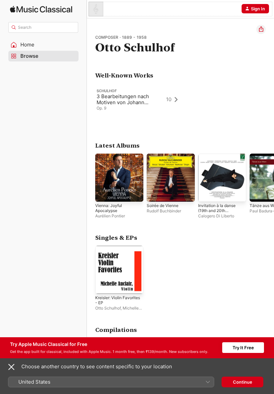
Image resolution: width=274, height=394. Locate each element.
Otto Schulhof (108, 308)
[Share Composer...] (261, 29)
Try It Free (243, 347)
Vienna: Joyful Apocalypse (108, 208)
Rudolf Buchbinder (164, 210)
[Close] (11, 367)
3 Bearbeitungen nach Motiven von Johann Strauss (123, 102)
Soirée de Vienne (162, 205)
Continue (242, 382)
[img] (41, 9)
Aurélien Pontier (110, 215)
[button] (43, 45)
